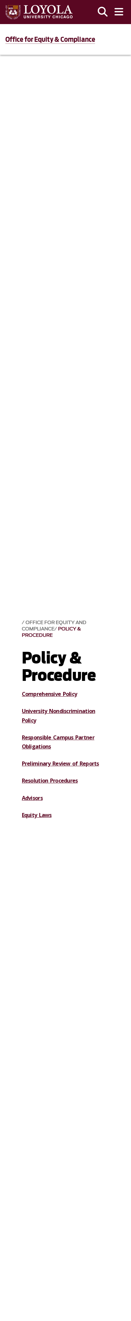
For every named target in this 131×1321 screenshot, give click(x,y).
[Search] (103, 12)
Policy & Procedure (51, 632)
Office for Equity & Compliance (50, 39)
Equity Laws (37, 815)
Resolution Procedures (50, 780)
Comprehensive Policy (49, 694)
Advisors (32, 798)
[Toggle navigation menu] (119, 12)
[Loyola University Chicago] (39, 12)
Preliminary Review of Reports (60, 763)
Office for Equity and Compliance (54, 625)
